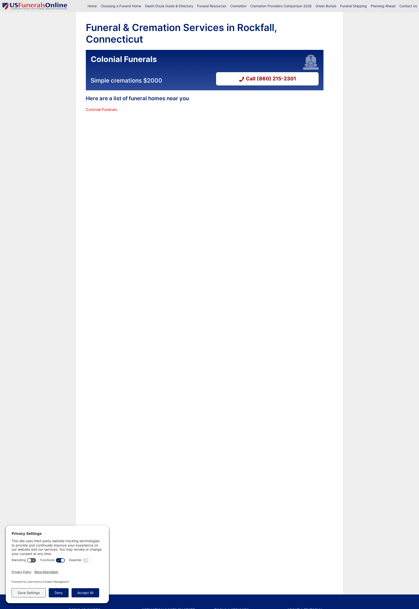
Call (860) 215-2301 (271, 79)
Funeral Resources (211, 6)
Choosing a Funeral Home (121, 6)
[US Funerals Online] (34, 6)
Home (92, 6)
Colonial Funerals (101, 109)
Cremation (238, 6)
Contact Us (408, 6)
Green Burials (325, 6)
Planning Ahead (383, 6)
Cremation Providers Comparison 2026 (281, 6)
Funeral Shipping (353, 6)
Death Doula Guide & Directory (169, 6)
